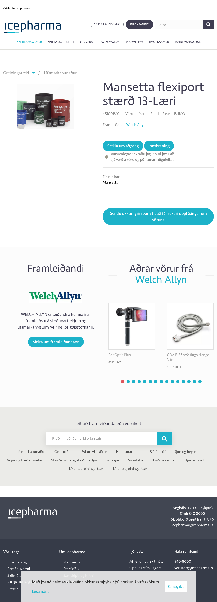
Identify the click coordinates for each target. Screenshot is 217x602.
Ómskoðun (63, 451)
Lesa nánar (41, 591)
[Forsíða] (32, 26)
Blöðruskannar (164, 460)
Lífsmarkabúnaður (60, 72)
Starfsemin (72, 562)
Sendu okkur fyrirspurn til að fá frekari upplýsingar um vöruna (158, 216)
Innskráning (139, 24)
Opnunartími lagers (145, 568)
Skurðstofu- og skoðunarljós (74, 460)
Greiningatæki (16, 72)
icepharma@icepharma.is (192, 525)
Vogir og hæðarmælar (25, 460)
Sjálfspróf (158, 451)
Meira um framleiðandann (55, 341)
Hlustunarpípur (128, 451)
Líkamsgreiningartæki (86, 468)
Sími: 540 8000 (192, 513)
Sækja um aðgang (107, 24)
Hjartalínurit (195, 460)
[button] (122, 381)
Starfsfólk (71, 568)
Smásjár (113, 460)
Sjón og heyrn (185, 451)
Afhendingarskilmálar (147, 561)
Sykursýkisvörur (94, 451)
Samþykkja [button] (176, 586)
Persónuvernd (18, 568)
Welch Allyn (136, 124)
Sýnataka (135, 460)
